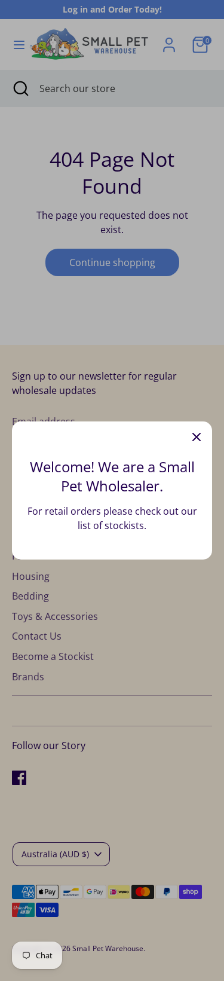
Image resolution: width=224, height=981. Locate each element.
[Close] (196, 437)
